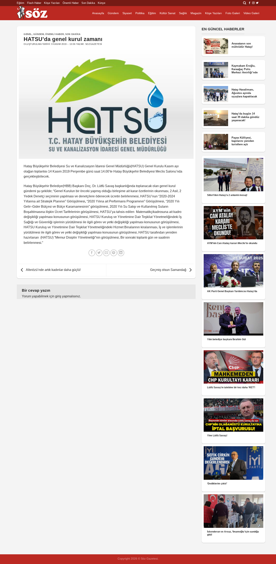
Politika (139, 13)
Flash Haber (34, 2)
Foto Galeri (232, 13)
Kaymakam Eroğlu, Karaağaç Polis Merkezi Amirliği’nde (245, 69)
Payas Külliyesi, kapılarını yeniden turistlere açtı (243, 141)
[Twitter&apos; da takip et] (257, 3)
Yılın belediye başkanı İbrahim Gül (226, 339)
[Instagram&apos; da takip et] (253, 3)
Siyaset (127, 13)
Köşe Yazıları (52, 2)
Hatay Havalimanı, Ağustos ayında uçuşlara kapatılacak (244, 93)
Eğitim (20, 2)
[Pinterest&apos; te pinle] (113, 252)
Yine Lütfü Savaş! (217, 435)
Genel (28, 34)
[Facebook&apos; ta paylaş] (91, 252)
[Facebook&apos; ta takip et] (249, 3)
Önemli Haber (71, 2)
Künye (101, 2)
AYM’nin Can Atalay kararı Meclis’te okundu (232, 243)
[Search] (244, 3)
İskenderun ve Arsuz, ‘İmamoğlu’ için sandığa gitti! (233, 533)
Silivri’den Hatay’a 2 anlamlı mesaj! (227, 195)
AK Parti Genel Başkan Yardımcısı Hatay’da (232, 291)
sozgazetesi (93, 44)
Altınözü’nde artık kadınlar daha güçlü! (53, 269)
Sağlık (183, 13)
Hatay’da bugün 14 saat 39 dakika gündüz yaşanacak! (245, 117)
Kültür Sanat (167, 13)
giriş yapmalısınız (67, 296)
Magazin (196, 13)
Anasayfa (98, 13)
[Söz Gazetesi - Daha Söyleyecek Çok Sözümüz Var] (37, 13)
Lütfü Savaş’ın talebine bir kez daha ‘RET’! (231, 387)
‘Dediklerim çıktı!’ (217, 483)
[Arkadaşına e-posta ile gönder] (106, 252)
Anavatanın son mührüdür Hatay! (242, 45)
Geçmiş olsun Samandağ (168, 269)
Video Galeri (251, 13)
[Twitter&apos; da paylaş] (99, 252)
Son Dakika (88, 2)
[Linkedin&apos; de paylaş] (121, 252)
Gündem (113, 13)
